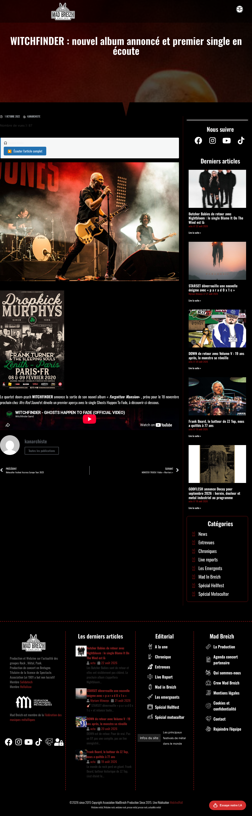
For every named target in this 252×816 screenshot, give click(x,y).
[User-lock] (58, 742)
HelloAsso (25, 686)
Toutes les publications (42, 450)
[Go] (240, 9)
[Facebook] (198, 140)
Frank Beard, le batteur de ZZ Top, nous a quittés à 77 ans (216, 423)
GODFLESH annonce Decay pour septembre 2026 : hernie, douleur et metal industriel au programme (214, 493)
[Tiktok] (38, 742)
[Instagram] (212, 140)
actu (92, 662)
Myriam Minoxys (99, 700)
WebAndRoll (176, 802)
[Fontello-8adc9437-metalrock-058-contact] (48, 742)
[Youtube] (226, 140)
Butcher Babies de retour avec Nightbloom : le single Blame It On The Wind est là (216, 218)
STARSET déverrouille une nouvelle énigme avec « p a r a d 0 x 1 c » (213, 288)
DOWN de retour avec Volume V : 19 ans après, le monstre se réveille (216, 355)
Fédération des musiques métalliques (172, 738)
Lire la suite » (195, 232)
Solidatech (26, 682)
